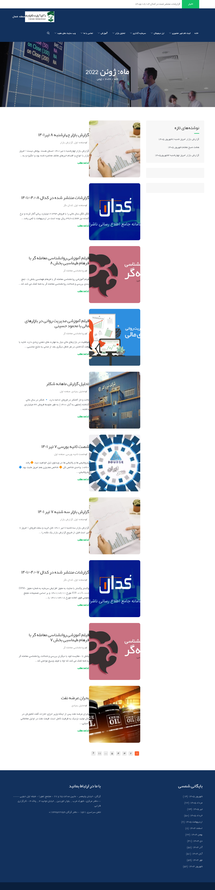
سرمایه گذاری (139, 33)
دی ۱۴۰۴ (198, 841)
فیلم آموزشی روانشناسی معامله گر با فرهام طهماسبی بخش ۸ (59, 261)
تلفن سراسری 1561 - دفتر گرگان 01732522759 (75, 812)
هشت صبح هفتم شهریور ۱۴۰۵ (183, 147)
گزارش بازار (66, 142)
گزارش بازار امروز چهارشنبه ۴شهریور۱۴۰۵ (176, 155)
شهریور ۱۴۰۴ (196, 866)
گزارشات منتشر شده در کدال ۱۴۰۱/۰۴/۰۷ (55, 572)
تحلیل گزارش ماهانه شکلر (67, 383)
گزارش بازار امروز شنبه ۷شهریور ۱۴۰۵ (178, 139)
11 (99, 753)
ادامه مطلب (83, 163)
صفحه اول (79, 142)
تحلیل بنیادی (78, 391)
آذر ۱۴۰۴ (197, 847)
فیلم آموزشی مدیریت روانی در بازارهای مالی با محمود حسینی (57, 323)
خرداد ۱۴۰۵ (196, 815)
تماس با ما (88, 33)
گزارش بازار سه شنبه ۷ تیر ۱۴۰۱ (63, 511)
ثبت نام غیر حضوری (181, 33)
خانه (196, 33)
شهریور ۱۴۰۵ (196, 796)
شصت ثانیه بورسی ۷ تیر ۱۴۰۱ (65, 446)
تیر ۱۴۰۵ (198, 809)
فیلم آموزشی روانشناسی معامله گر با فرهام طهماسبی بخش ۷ (59, 638)
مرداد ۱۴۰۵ (196, 803)
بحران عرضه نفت (75, 698)
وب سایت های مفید (66, 33)
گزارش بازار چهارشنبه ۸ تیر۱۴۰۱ (63, 135)
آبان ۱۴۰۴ (197, 853)
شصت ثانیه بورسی (75, 454)
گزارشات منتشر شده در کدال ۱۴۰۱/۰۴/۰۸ (55, 197)
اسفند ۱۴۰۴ (196, 828)
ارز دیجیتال (159, 33)
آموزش (104, 33)
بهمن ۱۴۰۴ (197, 834)
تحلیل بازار (120, 33)
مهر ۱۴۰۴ (197, 860)
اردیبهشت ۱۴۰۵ (194, 822)
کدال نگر (68, 205)
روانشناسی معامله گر (74, 271)
